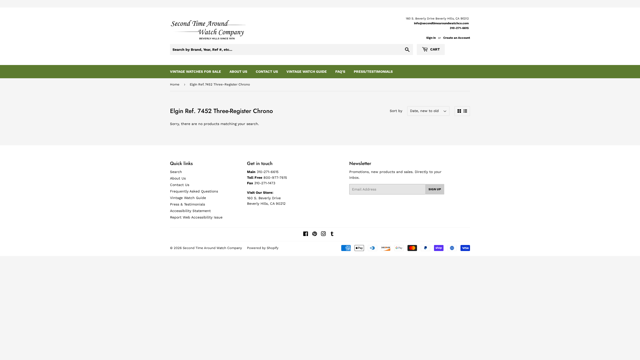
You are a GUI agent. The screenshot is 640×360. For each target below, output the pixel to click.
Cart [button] (434, 49)
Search (176, 172)
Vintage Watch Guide (306, 72)
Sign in (431, 38)
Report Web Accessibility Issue (196, 217)
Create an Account (456, 38)
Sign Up (434, 189)
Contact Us (267, 72)
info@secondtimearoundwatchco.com (441, 23)
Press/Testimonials (373, 72)
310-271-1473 (264, 183)
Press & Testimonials (187, 204)
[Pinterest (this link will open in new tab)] (314, 234)
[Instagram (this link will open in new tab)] (323, 234)
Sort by (396, 111)
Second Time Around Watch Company (212, 248)
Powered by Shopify (262, 248)
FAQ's (340, 72)
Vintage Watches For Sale (195, 72)
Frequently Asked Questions (194, 191)
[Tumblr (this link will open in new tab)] (332, 234)
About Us (238, 72)
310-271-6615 (459, 28)
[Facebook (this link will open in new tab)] (305, 234)
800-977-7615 (275, 178)
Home (175, 84)
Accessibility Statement (190, 211)
